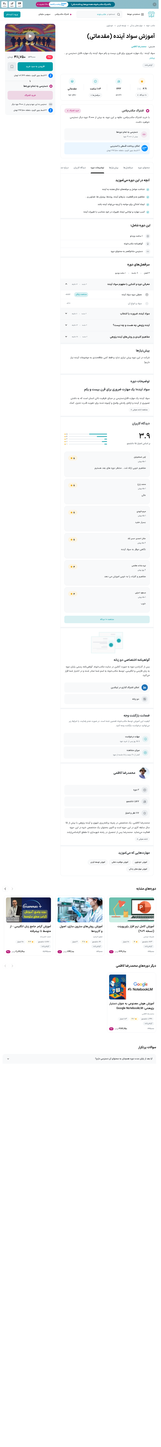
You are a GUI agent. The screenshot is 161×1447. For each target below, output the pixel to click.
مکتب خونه (150, 26)
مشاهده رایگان (81, 294)
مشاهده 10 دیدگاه (107, 619)
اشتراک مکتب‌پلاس (62, 14)
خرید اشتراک (74, 110)
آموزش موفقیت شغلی (120, 862)
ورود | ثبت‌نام (12, 14)
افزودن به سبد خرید (35, 66)
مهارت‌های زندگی (136, 26)
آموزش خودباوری (141, 862)
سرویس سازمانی (44, 14)
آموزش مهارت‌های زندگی (138, 869)
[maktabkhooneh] (151, 14)
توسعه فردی (121, 26)
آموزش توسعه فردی (97, 862)
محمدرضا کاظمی (124, 773)
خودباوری (109, 26)
